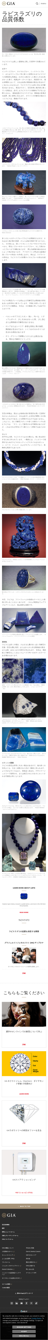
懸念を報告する (30, 1262)
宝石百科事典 (5, 1224)
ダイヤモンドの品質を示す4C (11, 1278)
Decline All (24, 1336)
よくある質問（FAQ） (8, 1258)
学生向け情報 (30, 1248)
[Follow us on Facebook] (12, 1303)
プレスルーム (6, 1262)
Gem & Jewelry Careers (33, 1251)
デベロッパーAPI (31, 1273)
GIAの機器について (8, 1248)
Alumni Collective (7, 1269)
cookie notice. (37, 1318)
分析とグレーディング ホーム (10, 1235)
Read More (24, 912)
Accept (24, 1331)
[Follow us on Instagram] (26, 1303)
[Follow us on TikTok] (36, 1303)
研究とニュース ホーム (8, 1232)
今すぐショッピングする (24, 1192)
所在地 (28, 1258)
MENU (44, 3)
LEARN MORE (24, 1094)
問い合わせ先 (30, 1269)
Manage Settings (24, 1327)
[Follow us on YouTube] (22, 1303)
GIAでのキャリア (31, 1255)
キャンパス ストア (7, 1255)
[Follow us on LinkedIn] (17, 1303)
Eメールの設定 (6, 1284)
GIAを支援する (30, 1266)
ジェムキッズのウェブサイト (10, 1266)
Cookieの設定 (6, 1287)
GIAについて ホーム (7, 1239)
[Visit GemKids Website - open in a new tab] (24, 1311)
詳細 (24, 973)
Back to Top (25, 1206)
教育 (3, 1228)
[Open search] (37, 3)
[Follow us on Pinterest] (31, 1303)
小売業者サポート (7, 1251)
